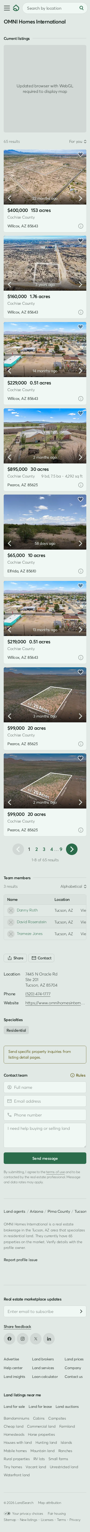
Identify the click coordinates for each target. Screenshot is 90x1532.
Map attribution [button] (49, 1502)
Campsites (57, 1418)
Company (73, 1367)
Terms (61, 1519)
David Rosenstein (32, 921)
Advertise (11, 1358)
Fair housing (57, 1513)
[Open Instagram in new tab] (22, 1338)
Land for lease (40, 1406)
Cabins (39, 1418)
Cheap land (13, 1426)
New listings (28, 1519)
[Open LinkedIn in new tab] (49, 1338)
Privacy (75, 1519)
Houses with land (18, 1442)
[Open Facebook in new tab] (9, 1338)
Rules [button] (80, 1075)
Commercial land (41, 1426)
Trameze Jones (29, 933)
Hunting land (46, 1442)
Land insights (14, 1376)
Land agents (14, 1211)
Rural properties (17, 1458)
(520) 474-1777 (37, 993)
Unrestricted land (64, 1467)
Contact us (73, 1376)
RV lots (39, 1458)
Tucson (81, 1211)
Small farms (58, 1458)
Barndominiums (16, 1418)
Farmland (67, 1426)
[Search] (81, 8)
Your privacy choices (27, 1513)
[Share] (15, 958)
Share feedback (17, 1326)
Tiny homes (13, 1467)
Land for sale (14, 1406)
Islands (66, 1442)
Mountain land (42, 1450)
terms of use (55, 1172)
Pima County (59, 1211)
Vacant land (36, 1467)
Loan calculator (45, 1376)
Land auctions (67, 1406)
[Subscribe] (81, 1311)
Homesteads (14, 1434)
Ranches (65, 1450)
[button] (6, 8)
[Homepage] (16, 8)
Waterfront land (17, 1475)
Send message (45, 1158)
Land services (43, 1367)
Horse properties (41, 1434)
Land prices (74, 1358)
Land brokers (43, 1358)
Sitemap (10, 1519)
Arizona (36, 1211)
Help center (13, 1367)
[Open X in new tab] (36, 1338)
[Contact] (41, 958)
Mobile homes (15, 1450)
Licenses (47, 1519)
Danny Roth (27, 910)
